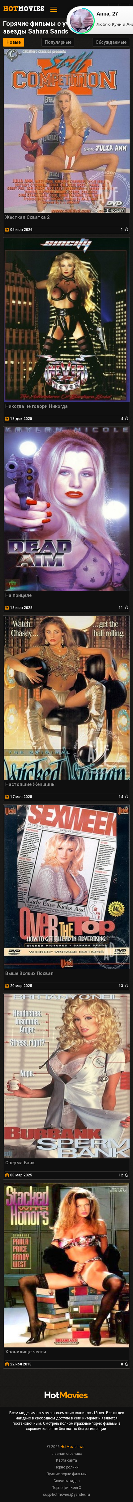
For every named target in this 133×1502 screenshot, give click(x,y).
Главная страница (66, 1453)
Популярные (58, 42)
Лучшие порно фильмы (66, 1474)
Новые (13, 42)
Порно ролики (66, 1467)
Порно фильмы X (66, 1488)
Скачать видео (66, 1481)
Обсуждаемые (111, 42)
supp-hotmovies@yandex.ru (66, 1494)
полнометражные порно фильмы (89, 1423)
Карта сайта (66, 1460)
